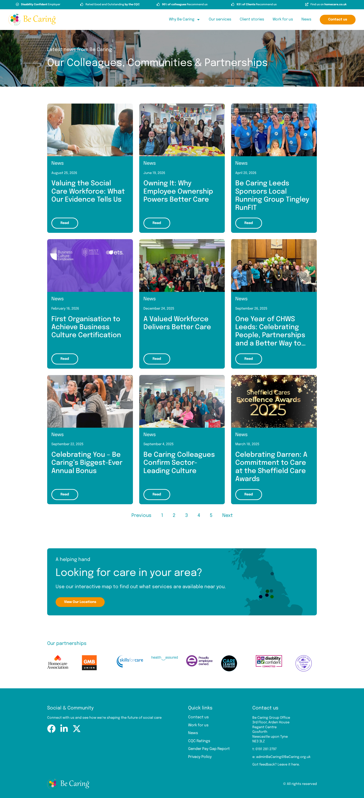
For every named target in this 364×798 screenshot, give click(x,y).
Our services (220, 19)
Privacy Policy (200, 757)
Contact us (198, 717)
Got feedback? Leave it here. (276, 764)
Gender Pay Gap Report (209, 749)
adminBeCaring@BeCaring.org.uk (283, 757)
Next (227, 515)
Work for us (283, 19)
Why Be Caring (181, 19)
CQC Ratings (199, 741)
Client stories (252, 19)
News (306, 19)
